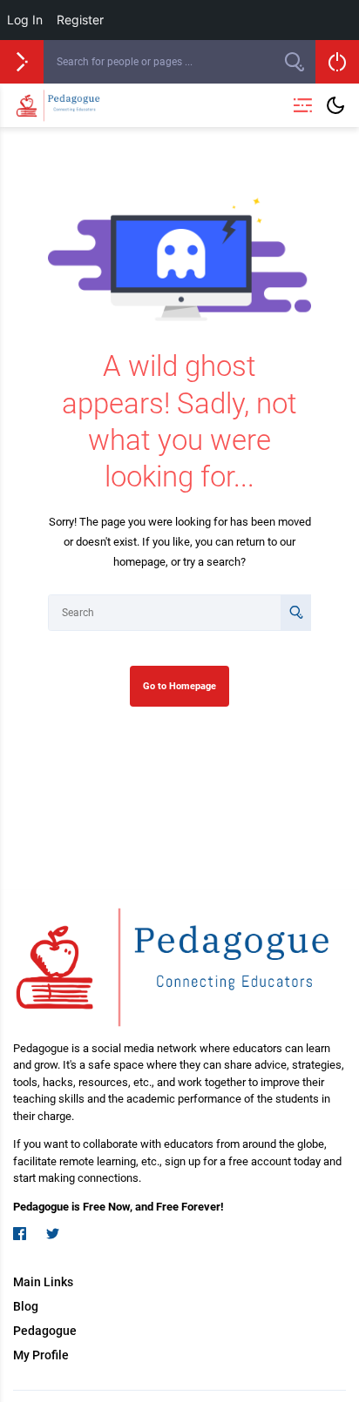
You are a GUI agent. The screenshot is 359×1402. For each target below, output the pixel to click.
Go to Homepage (179, 686)
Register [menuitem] (80, 19)
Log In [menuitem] (25, 19)
